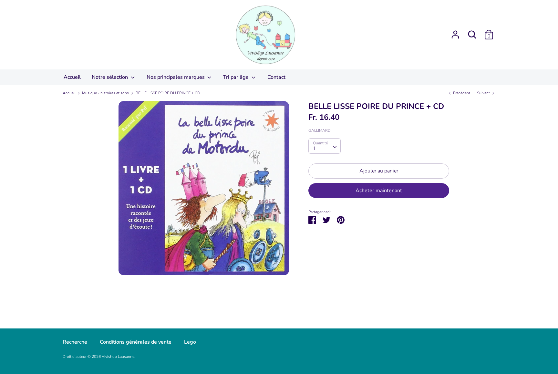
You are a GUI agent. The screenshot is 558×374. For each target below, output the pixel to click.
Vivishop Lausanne (118, 356)
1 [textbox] (314, 148)
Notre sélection (110, 77)
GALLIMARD (319, 130)
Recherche (75, 342)
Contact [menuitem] (276, 77)
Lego (190, 342)
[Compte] (455, 32)
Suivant (484, 93)
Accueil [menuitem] (72, 77)
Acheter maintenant (379, 190)
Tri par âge (236, 77)
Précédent (461, 93)
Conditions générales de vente (135, 342)
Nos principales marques (176, 77)
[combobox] (324, 146)
